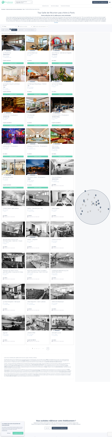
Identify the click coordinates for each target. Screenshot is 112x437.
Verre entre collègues (55, 5)
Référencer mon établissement (100, 2)
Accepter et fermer (18, 433)
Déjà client (47, 428)
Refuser (8, 433)
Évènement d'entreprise (65, 5)
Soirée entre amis (45, 5)
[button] (92, 205)
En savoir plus (4, 430)
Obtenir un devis (13, 63)
